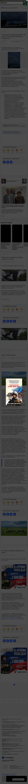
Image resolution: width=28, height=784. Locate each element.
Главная (4, 697)
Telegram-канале (15, 126)
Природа (4, 31)
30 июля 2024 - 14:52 (5, 258)
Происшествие (5, 250)
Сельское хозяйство (6, 348)
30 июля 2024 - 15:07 (4, 41)
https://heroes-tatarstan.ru (8, 614)
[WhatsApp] (14, 318)
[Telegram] (11, 162)
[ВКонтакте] (4, 162)
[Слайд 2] (12, 216)
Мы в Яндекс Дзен (18, 779)
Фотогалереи (11, 697)
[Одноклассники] (7, 162)
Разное (24, 697)
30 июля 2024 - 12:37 (5, 551)
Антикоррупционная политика (9, 770)
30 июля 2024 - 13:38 (4, 355)
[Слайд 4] (15, 216)
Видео (19, 697)
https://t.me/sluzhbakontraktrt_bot (14, 615)
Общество (4, 543)
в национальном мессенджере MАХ (12, 132)
